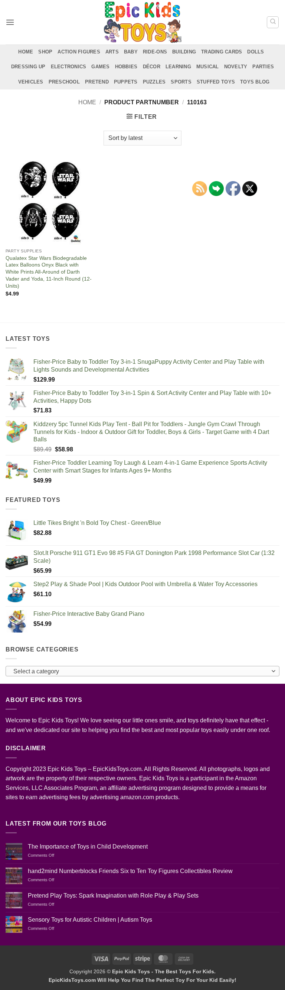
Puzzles (154, 82)
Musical (207, 66)
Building (184, 52)
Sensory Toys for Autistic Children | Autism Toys (90, 920)
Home (25, 52)
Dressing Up (28, 66)
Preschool (64, 82)
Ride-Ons (155, 52)
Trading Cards (221, 52)
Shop (45, 52)
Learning (178, 66)
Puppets (126, 82)
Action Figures (79, 52)
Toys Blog (254, 82)
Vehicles (30, 82)
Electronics (68, 66)
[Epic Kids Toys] (142, 22)
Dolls (255, 52)
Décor (151, 66)
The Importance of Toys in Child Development (88, 846)
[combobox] (142, 671)
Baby (131, 52)
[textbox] (140, 671)
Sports (181, 82)
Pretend (97, 82)
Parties (263, 66)
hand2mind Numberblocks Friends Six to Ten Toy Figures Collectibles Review (130, 871)
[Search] (273, 22)
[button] (10, 22)
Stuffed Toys (216, 82)
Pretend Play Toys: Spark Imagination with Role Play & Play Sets (113, 895)
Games (100, 66)
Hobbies (126, 66)
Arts (112, 52)
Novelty (236, 66)
